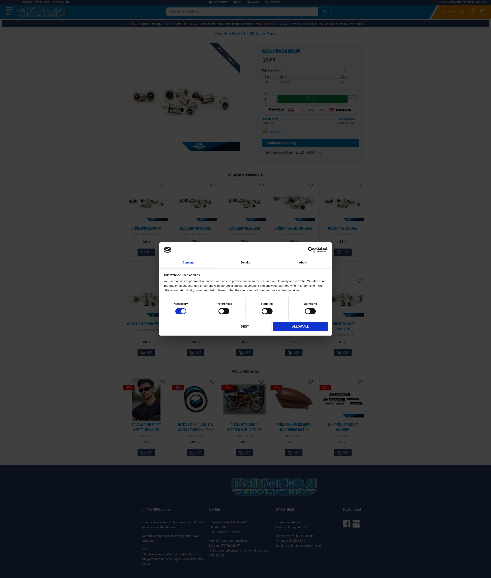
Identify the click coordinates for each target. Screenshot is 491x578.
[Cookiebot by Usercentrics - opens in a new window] (311, 250)
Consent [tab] (188, 262)
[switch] (223, 311)
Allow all (300, 326)
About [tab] (303, 262)
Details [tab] (245, 262)
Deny (245, 326)
